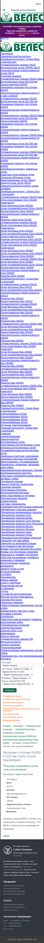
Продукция (18, 726)
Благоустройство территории (14, 891)
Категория (6, 662)
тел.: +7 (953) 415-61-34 (12, 923)
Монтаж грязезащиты (13, 702)
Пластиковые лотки (12, 717)
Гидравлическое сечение (13, 672)
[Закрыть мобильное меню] (1, 41)
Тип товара (7, 669)
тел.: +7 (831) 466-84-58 (12, 926)
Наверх (6, 836)
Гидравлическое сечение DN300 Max (19, 736)
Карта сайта (8, 929)
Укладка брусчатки (12, 696)
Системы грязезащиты (12, 888)
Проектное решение (12, 706)
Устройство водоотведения (16, 699)
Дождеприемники (11, 720)
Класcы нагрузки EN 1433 (13, 681)
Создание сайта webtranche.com (22, 939)
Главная (7, 726)
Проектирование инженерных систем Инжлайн (21, 710)
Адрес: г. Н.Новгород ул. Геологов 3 (17, 920)
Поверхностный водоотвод (13, 886)
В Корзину (31, 10)
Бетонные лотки (11, 714)
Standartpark (17, 856)
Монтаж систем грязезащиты (14, 907)
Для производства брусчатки (14, 894)
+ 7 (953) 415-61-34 (23, 33)
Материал (6, 678)
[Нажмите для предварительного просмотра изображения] (22, 769)
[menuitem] (6, 53)
